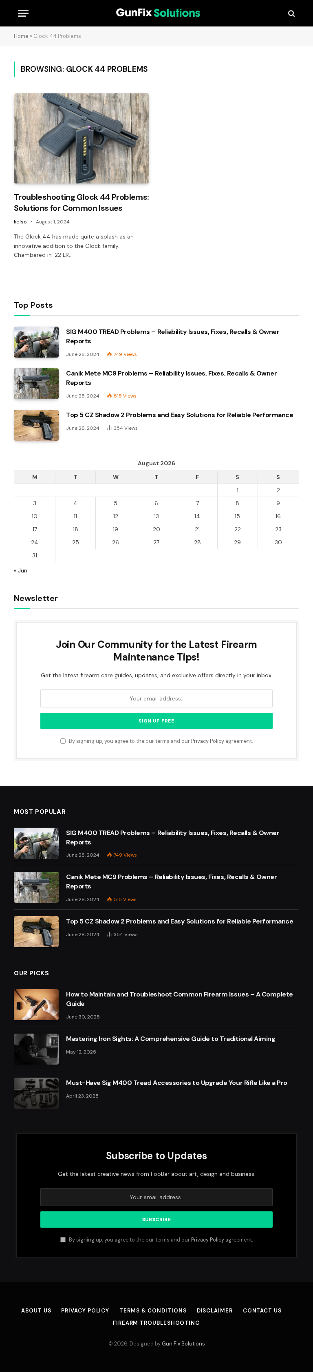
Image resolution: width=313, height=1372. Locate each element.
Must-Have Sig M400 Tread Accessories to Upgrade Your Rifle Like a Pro (176, 1082)
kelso (20, 222)
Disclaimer (215, 1310)
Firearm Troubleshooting (156, 1322)
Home (21, 36)
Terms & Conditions (152, 1310)
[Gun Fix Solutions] (156, 13)
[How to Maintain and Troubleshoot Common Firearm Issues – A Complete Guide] (36, 1004)
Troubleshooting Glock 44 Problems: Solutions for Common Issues (81, 202)
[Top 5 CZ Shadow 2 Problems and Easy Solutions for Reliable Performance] (36, 425)
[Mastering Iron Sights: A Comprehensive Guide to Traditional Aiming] (36, 1049)
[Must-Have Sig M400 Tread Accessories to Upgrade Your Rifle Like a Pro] (36, 1093)
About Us (36, 1310)
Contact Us (262, 1310)
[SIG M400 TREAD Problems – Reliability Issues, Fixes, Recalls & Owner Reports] (36, 342)
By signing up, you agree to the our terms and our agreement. (160, 741)
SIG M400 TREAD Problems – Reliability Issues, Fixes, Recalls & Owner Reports (172, 336)
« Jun (20, 570)
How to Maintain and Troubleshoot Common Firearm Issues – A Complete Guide (179, 999)
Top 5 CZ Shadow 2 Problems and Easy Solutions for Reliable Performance (179, 415)
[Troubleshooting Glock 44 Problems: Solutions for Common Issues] (81, 138)
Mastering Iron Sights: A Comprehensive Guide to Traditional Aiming (170, 1038)
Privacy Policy (207, 741)
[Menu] (23, 13)
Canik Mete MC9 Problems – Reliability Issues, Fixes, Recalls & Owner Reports (171, 378)
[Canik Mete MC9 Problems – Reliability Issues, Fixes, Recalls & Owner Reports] (36, 383)
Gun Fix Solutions (183, 1343)
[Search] (291, 13)
